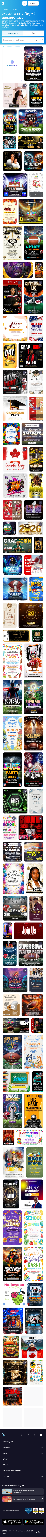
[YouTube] (41, 1435)
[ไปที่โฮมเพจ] (2, 3)
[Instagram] (28, 1435)
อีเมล (33, 33)
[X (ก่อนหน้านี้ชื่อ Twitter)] (34, 1435)
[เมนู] (43, 3)
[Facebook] (21, 1435)
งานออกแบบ (13, 33)
